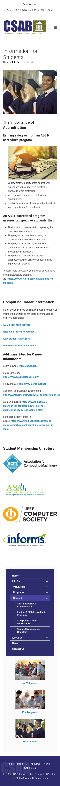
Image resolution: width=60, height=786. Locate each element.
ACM (9, 10)
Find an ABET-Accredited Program (31, 613)
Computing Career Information (27, 622)
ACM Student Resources (16, 325)
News (15, 643)
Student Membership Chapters (28, 630)
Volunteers (19, 587)
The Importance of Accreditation (27, 605)
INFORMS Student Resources (19, 345)
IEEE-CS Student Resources (19, 331)
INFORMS (39, 10)
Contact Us (31, 4)
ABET (50, 10)
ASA (17, 10)
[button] (55, 27)
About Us (17, 637)
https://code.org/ (28, 366)
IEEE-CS (26, 10)
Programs (18, 592)
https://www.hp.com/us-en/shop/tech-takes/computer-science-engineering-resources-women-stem (25, 406)
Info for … (17, 581)
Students (18, 598)
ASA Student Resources (16, 338)
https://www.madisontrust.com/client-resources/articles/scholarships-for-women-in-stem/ (28, 425)
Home (15, 575)
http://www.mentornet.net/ (32, 384)
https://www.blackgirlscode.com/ (21, 377)
